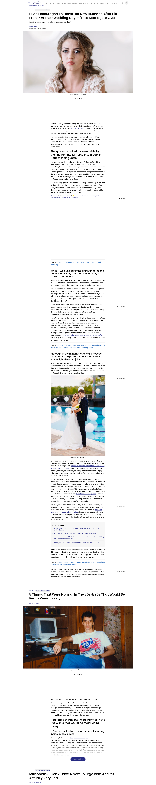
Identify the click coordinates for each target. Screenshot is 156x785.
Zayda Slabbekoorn (35, 783)
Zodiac (52, 3)
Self (65, 3)
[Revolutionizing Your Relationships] (36, 3)
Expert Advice (114, 3)
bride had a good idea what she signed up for (83, 335)
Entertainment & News (79, 3)
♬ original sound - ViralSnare (69, 197)
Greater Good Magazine (86, 494)
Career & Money (104, 3)
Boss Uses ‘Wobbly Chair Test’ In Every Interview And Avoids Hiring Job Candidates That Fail (78, 537)
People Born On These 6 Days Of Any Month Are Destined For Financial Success (76, 543)
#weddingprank (55, 197)
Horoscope (59, 3)
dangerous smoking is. (79, 738)
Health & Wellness (92, 3)
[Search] (122, 3)
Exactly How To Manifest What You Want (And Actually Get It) (76, 533)
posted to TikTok (78, 128)
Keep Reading (78, 759)
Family (69, 3)
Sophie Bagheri (34, 603)
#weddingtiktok (94, 196)
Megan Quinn (33, 26)
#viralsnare (78, 196)
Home (31, 10)
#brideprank (85, 196)
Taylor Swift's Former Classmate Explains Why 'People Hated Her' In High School (78, 529)
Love (47, 3)
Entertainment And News (43, 10)
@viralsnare (54, 196)
